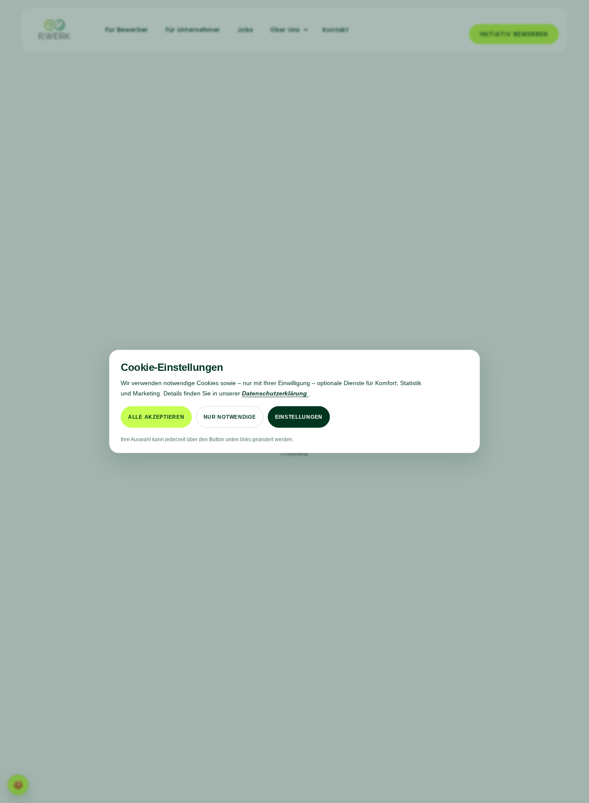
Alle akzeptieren (156, 417)
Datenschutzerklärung (275, 392)
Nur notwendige (230, 417)
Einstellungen (299, 417)
